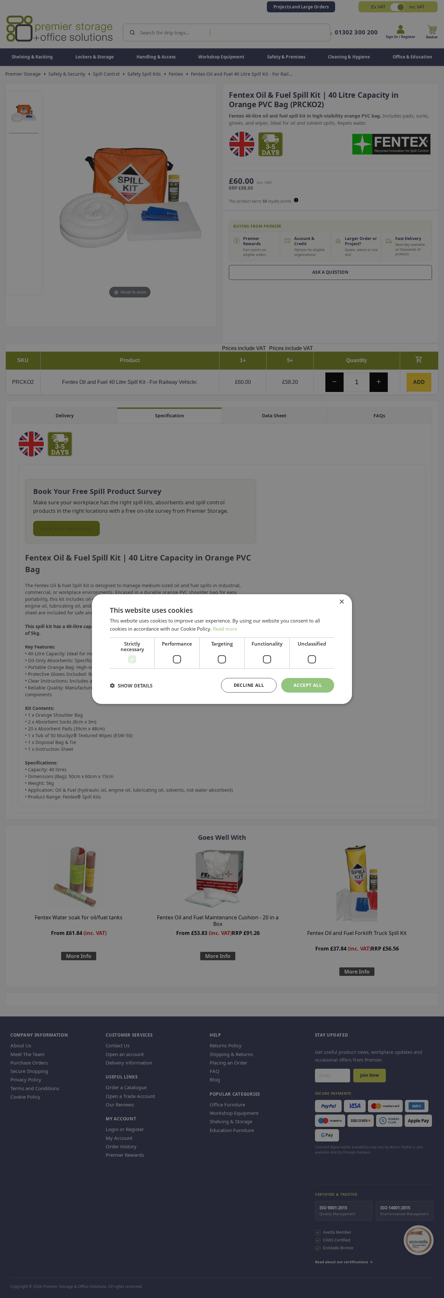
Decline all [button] (249, 685)
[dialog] (222, 649)
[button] (131, 685)
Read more (225, 628)
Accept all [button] (308, 685)
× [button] (341, 601)
